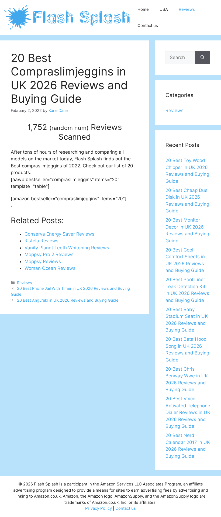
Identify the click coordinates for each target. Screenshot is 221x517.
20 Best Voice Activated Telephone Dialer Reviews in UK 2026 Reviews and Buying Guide (187, 412)
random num (69, 127)
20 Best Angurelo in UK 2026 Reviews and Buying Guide (67, 300)
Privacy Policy (98, 508)
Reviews (187, 9)
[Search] (202, 57)
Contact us (147, 25)
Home (143, 9)
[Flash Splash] (67, 17)
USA (164, 9)
